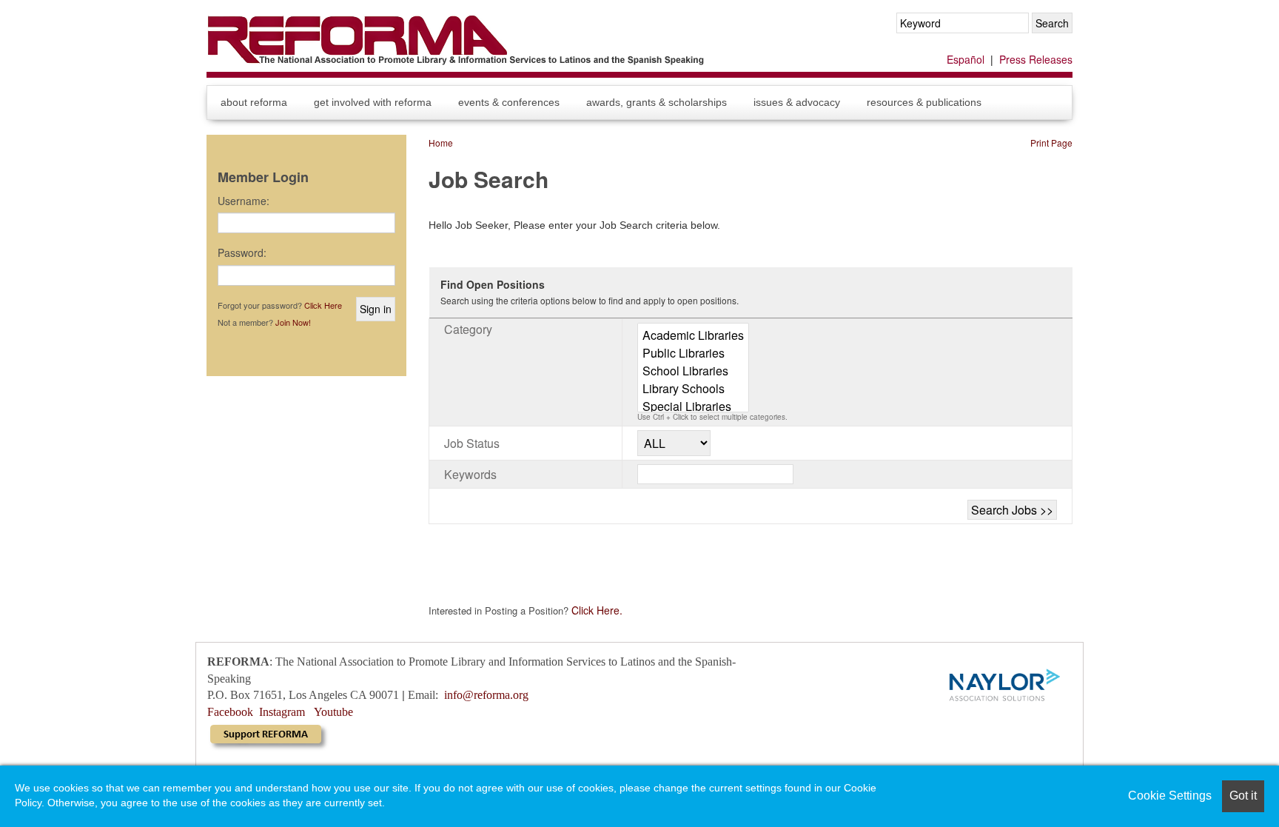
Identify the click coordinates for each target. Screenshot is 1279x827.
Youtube (333, 712)
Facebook (230, 712)
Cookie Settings (1170, 795)
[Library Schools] (693, 389)
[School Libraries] (693, 371)
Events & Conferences (509, 102)
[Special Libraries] (693, 406)
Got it (1243, 795)
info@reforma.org (486, 695)
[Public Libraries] (693, 353)
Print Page (1051, 142)
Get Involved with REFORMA (373, 102)
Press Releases (1035, 59)
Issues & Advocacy (796, 102)
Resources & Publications (924, 102)
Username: (243, 200)
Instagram (282, 712)
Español (965, 59)
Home (441, 142)
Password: (242, 252)
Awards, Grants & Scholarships (656, 102)
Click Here (323, 305)
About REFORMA (254, 102)
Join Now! (293, 322)
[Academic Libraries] (693, 335)
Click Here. (595, 610)
